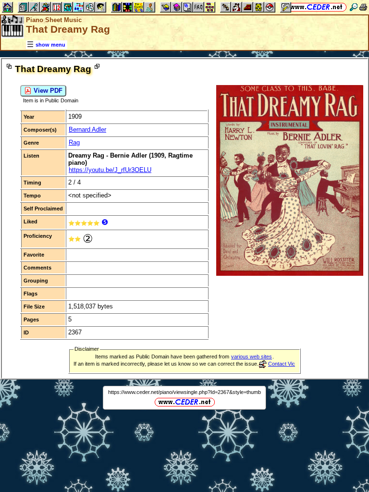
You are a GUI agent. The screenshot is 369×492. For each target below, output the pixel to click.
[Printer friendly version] (363, 7)
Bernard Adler (87, 129)
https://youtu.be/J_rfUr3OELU (110, 169)
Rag (74, 142)
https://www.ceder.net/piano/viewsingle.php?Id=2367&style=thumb (184, 392)
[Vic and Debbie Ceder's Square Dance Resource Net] (316, 7)
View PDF (47, 90)
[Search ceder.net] (353, 7)
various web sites (251, 356)
